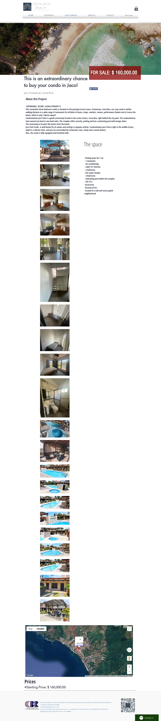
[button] (136, 8)
